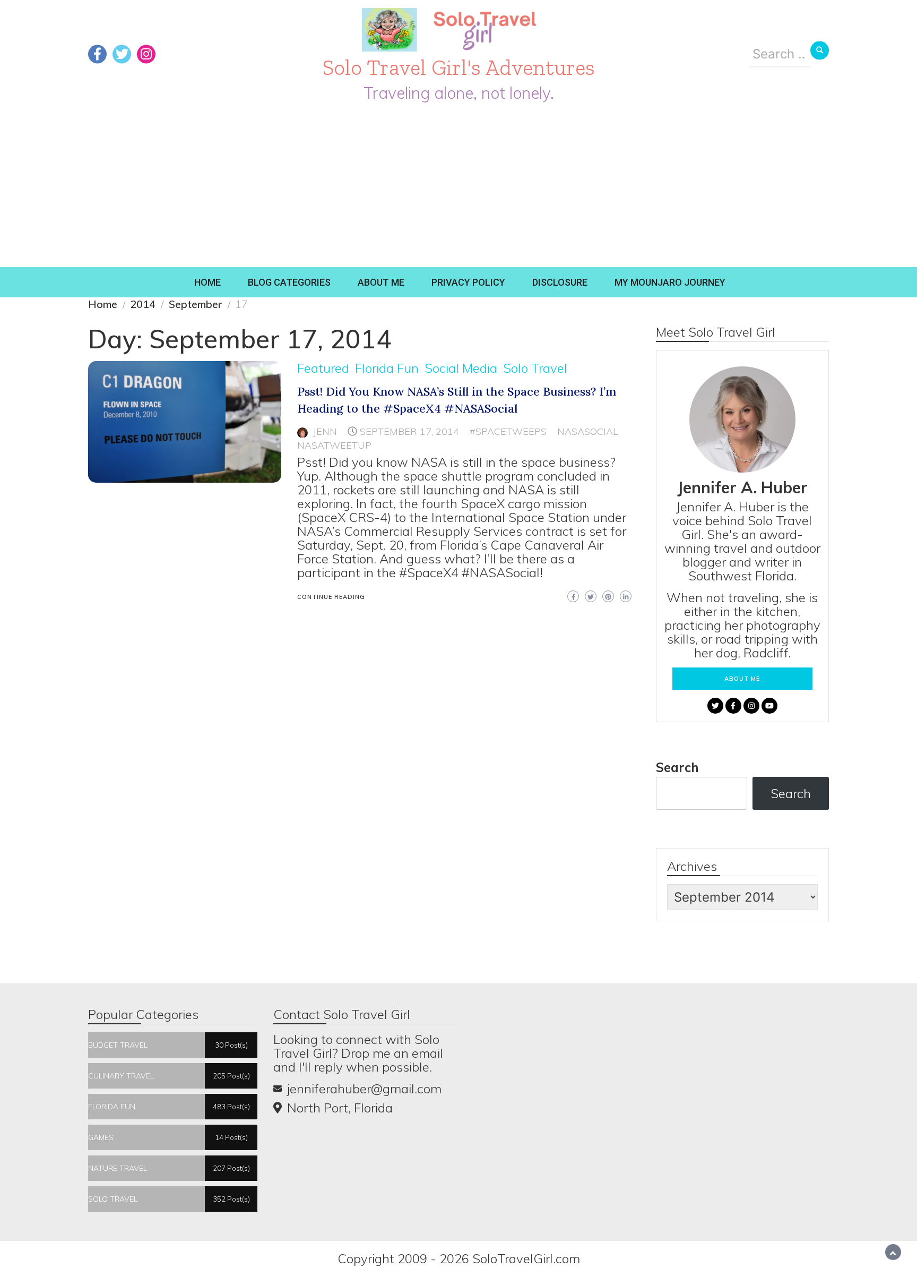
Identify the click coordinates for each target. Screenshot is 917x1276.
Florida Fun (387, 368)
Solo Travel (535, 368)
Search (677, 767)
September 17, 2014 (409, 431)
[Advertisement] (458, 187)
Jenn (325, 431)
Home (207, 282)
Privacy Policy (468, 282)
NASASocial (587, 431)
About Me (381, 282)
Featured (323, 368)
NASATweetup (334, 445)
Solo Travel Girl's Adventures (459, 67)
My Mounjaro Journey (670, 282)
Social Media (461, 368)
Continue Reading (331, 597)
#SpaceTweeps (508, 431)
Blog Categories (289, 282)
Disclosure (559, 282)
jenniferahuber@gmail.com (364, 1089)
